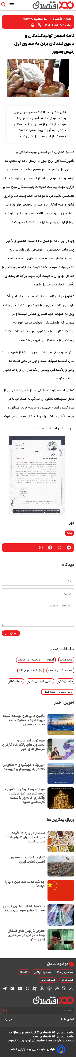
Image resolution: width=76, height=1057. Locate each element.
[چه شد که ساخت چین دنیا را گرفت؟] (60, 890)
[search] (4, 4)
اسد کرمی (67, 980)
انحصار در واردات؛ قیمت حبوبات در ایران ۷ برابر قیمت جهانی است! (24, 837)
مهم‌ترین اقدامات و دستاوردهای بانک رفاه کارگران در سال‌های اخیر (23, 745)
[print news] (32, 25)
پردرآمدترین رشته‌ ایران (58, 692)
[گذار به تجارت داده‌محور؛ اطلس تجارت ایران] (60, 866)
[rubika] (49, 988)
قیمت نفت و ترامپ (60, 670)
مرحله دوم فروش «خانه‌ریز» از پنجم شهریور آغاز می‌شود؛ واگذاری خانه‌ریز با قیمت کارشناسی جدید (23, 795)
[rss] (71, 988)
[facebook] (50, 547)
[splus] (42, 988)
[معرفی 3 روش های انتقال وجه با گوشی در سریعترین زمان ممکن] (60, 939)
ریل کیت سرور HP (30, 670)
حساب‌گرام (15, 681)
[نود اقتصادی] (49, 5)
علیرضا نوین (47, 980)
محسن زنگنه (64, 972)
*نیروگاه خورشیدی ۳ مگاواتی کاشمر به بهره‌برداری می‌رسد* (23, 767)
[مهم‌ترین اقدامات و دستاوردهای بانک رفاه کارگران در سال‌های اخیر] (60, 749)
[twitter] (59, 547)
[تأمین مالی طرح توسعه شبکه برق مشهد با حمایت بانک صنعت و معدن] (60, 724)
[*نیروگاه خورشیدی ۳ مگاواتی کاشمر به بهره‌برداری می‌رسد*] (60, 773)
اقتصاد (57, 19)
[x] (27, 988)
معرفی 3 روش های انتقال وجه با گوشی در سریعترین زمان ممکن (26, 935)
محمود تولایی (42, 972)
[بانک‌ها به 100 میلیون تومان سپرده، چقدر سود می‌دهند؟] (60, 914)
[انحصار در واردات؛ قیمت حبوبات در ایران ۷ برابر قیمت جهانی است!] (60, 841)
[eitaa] (63, 988)
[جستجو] (5, 1011)
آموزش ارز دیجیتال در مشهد (36, 660)
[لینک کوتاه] (40, 25)
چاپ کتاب (66, 660)
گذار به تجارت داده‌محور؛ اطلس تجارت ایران (27, 859)
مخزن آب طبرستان (40, 681)
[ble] (57, 988)
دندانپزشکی (65, 681)
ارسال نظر (10, 633)
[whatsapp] (41, 547)
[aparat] (35, 988)
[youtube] (19, 988)
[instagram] (12, 988)
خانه (69, 19)
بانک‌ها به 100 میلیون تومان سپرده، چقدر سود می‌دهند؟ (24, 908)
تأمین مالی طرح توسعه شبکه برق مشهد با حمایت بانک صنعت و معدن (24, 720)
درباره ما (7, 1019)
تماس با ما (67, 1019)
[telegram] (69, 547)
